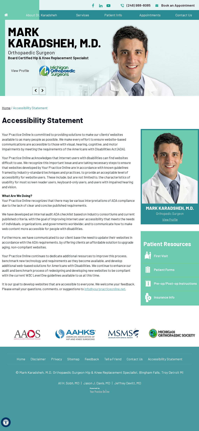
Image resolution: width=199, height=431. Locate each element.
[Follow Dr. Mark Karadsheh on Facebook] (93, 4)
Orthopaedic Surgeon (48, 54)
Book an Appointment (178, 5)
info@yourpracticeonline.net (104, 289)
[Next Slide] (41, 90)
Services (82, 15)
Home (6, 108)
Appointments (150, 15)
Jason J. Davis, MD (96, 383)
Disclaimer (38, 359)
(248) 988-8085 (139, 5)
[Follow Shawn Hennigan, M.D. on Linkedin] (101, 4)
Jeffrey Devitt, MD (127, 383)
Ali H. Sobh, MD (69, 383)
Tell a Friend (112, 359)
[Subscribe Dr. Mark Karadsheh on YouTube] (108, 4)
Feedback (92, 359)
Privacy (56, 359)
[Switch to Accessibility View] (6, 422)
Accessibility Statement (165, 359)
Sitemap (73, 359)
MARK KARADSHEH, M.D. (54, 37)
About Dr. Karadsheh (41, 15)
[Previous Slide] (34, 90)
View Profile (20, 70)
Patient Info (113, 15)
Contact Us (183, 15)
